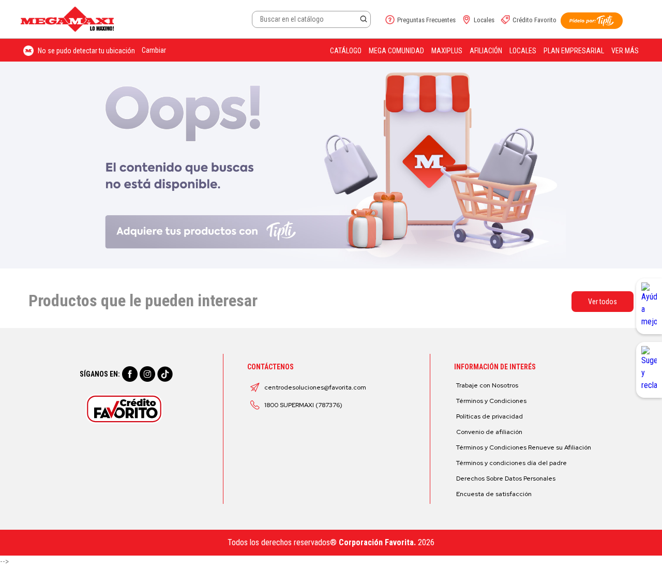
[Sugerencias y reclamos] (649, 370)
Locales (484, 20)
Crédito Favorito (534, 20)
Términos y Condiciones (491, 401)
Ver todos (602, 301)
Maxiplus (446, 51)
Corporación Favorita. (377, 542)
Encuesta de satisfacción (494, 494)
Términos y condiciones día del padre (511, 463)
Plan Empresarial (574, 51)
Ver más (625, 51)
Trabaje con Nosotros (487, 385)
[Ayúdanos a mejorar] (649, 306)
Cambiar (154, 50)
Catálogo (346, 51)
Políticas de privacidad (489, 416)
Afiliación (486, 51)
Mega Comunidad (396, 51)
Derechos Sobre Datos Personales (505, 478)
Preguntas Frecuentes (426, 20)
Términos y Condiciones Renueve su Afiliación (523, 447)
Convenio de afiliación (489, 432)
